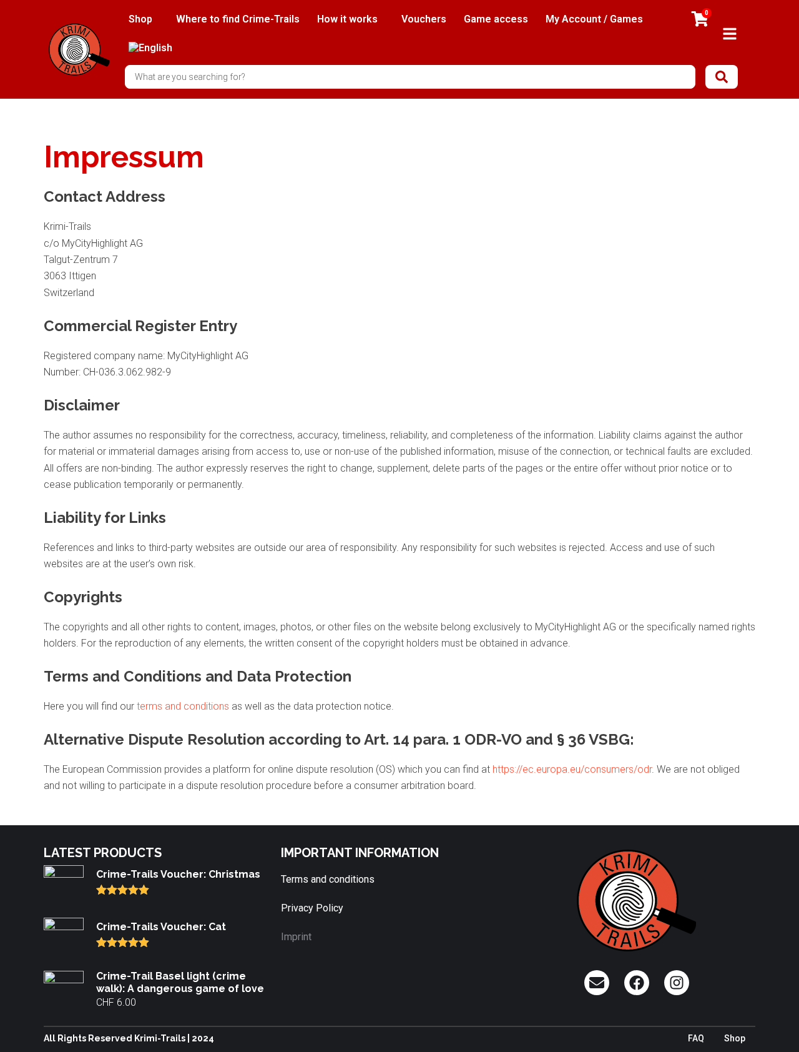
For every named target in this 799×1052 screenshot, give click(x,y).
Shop (140, 19)
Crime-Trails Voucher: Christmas (178, 874)
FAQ (696, 1038)
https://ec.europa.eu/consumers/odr (572, 769)
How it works (347, 19)
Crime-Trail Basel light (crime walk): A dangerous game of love (180, 982)
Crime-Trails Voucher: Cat (161, 927)
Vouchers (423, 19)
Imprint (296, 937)
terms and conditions (183, 706)
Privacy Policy (312, 908)
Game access (496, 19)
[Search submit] (721, 77)
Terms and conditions (328, 879)
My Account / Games (594, 19)
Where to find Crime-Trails (238, 19)
